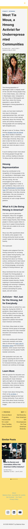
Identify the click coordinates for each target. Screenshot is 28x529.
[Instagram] (8, 512)
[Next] (23, 460)
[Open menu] (25, 3)
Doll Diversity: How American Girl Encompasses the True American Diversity (21, 420)
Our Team (19, 497)
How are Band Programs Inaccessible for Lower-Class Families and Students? (7, 419)
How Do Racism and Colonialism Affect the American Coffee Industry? (14, 464)
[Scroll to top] (22, 521)
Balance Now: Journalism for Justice (14, 495)
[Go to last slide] (4, 460)
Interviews (12, 11)
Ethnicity (5, 11)
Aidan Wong (8, 469)
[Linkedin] (14, 512)
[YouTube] (20, 512)
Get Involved (10, 497)
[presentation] (14, 451)
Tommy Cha (7, 48)
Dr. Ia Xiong (12, 394)
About (14, 493)
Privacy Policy (14, 499)
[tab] (10, 479)
